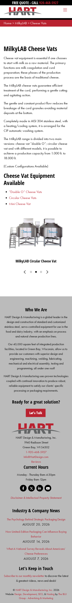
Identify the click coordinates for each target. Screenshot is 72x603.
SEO (40, 594)
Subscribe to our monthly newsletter (24, 576)
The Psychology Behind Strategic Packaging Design (36, 519)
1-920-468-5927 (36, 452)
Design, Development (25, 594)
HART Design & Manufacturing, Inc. (34, 590)
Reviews (36, 462)
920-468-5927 (48, 2)
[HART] (36, 433)
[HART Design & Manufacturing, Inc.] (23, 13)
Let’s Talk (35, 413)
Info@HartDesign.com (36, 457)
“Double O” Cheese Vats (25, 192)
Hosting (50, 594)
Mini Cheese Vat (19, 204)
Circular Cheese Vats (22, 198)
